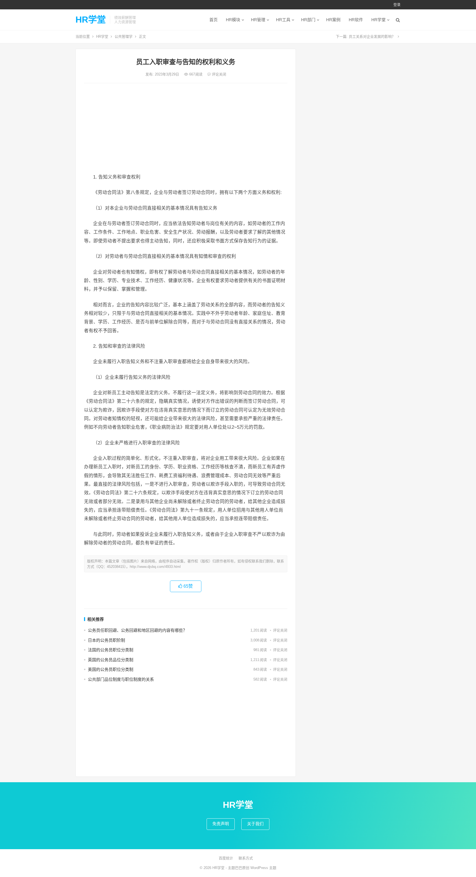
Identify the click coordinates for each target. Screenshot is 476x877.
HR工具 (283, 19)
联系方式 (246, 858)
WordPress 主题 (263, 868)
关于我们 (255, 823)
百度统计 (226, 858)
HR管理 (258, 19)
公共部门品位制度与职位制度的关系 (121, 679)
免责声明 (220, 823)
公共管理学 (123, 36)
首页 (213, 19)
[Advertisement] (185, 128)
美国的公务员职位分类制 (110, 669)
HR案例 (333, 19)
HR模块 (233, 19)
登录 (397, 4)
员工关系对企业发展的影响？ (372, 36)
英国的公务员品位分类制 (110, 659)
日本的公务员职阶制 (106, 640)
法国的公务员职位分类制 (110, 649)
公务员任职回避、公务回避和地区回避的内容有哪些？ (137, 630)
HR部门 (308, 19)
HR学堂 (90, 20)
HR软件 (356, 19)
